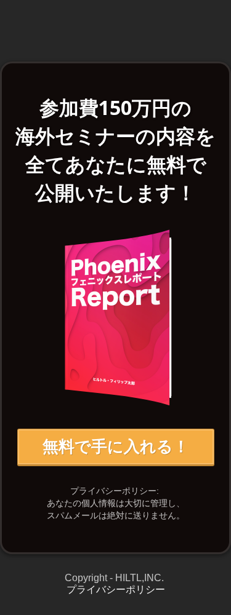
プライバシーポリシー (116, 589)
